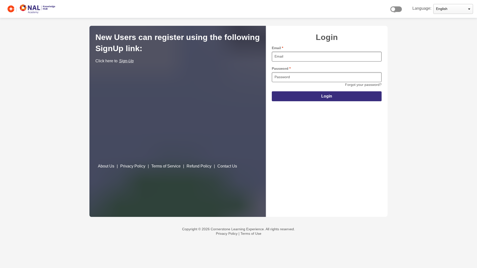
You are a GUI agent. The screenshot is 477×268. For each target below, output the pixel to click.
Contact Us (227, 166)
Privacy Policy (132, 166)
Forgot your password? (363, 85)
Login (326, 96)
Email (277, 48)
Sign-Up (126, 61)
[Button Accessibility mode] (397, 8)
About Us (106, 166)
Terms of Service (166, 166)
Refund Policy (199, 166)
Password (281, 68)
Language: (421, 8)
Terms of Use (250, 233)
